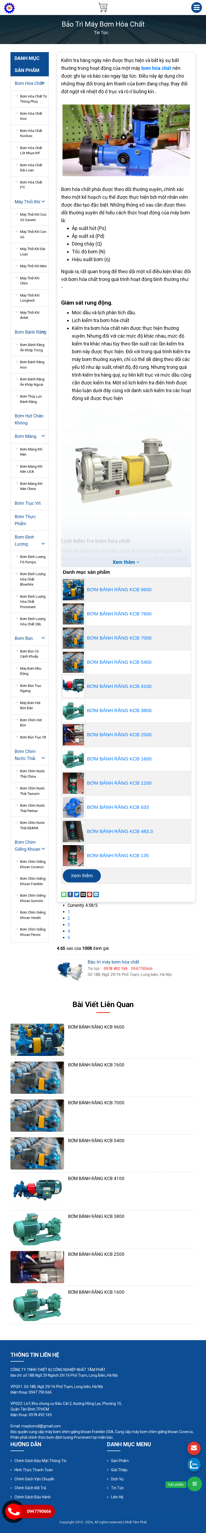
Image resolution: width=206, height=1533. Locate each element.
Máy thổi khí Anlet (29, 315)
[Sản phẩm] (194, 1484)
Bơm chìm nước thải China (32, 773)
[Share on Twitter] (76, 894)
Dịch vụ (117, 1479)
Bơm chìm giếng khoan (27, 845)
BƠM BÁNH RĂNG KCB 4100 (119, 686)
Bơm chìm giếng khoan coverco (33, 864)
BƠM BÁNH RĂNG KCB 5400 (119, 662)
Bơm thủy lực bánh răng (31, 399)
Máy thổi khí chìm (29, 281)
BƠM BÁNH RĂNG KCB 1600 (119, 759)
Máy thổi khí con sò (33, 234)
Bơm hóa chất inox (31, 116)
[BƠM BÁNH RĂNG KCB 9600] (73, 589)
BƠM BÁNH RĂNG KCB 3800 (119, 710)
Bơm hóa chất (29, 83)
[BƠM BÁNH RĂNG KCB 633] (73, 807)
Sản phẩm (120, 1461)
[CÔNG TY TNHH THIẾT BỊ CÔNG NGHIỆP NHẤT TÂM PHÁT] (9, 7)
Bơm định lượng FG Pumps (33, 559)
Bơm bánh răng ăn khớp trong (32, 347)
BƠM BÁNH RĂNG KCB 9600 (119, 589)
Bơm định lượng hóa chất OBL (33, 621)
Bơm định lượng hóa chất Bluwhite (33, 579)
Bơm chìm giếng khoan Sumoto (33, 898)
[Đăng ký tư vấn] (194, 1448)
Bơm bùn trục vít (33, 737)
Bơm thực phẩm (25, 520)
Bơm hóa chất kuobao (31, 133)
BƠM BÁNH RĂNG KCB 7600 (119, 613)
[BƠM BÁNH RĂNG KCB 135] (73, 855)
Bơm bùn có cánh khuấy (29, 654)
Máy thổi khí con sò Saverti (33, 217)
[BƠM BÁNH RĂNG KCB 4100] (73, 686)
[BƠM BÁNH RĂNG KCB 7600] (73, 614)
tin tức (101, 32)
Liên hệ (117, 1497)
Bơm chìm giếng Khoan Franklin (33, 881)
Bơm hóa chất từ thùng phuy (33, 99)
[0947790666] (194, 1464)
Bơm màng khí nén (31, 452)
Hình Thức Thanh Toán (33, 1470)
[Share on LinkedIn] (96, 894)
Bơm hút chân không (29, 419)
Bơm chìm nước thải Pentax (32, 808)
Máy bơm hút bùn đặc (30, 705)
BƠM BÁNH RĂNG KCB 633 (118, 807)
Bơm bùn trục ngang (30, 688)
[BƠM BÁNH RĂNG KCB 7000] (73, 638)
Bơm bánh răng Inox (32, 364)
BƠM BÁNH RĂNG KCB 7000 (119, 638)
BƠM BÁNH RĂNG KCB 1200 (119, 783)
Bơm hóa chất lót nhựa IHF (31, 150)
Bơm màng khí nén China (31, 486)
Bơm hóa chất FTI (31, 185)
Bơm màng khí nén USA (31, 469)
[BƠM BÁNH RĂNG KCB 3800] (73, 710)
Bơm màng (25, 436)
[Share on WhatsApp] (64, 894)
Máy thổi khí (27, 201)
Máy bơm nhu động (30, 671)
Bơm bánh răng (30, 332)
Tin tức (117, 1488)
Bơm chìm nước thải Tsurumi (32, 791)
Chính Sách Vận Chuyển (34, 1479)
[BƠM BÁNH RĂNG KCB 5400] (73, 662)
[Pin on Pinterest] (89, 894)
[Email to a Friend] (83, 894)
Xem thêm (82, 875)
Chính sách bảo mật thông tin (40, 1461)
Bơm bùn (24, 638)
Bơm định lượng (24, 540)
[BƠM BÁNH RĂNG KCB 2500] (73, 734)
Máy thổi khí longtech (29, 298)
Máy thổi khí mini (33, 266)
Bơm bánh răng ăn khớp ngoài (32, 382)
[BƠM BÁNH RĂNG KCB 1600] (73, 759)
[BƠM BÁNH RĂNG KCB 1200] (73, 783)
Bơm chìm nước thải (25, 755)
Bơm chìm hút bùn (31, 722)
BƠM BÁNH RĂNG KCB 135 (118, 855)
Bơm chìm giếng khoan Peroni (33, 932)
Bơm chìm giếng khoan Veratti (33, 915)
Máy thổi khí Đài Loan (32, 251)
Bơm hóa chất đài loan (31, 167)
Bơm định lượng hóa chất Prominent (33, 601)
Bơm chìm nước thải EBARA (32, 825)
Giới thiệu (119, 1470)
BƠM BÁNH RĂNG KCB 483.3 (120, 831)
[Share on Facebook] (70, 894)
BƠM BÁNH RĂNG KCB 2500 (119, 734)
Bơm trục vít (28, 503)
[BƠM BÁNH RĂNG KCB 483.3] (73, 831)
